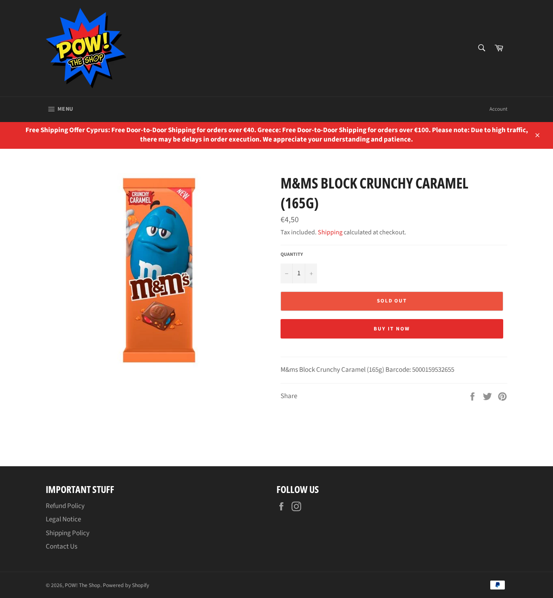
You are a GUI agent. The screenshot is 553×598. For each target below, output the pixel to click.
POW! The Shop (82, 585)
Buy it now (392, 328)
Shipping (330, 232)
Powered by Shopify (126, 585)
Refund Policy (65, 506)
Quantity (292, 254)
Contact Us (61, 546)
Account (498, 109)
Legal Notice (63, 519)
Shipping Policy (67, 533)
